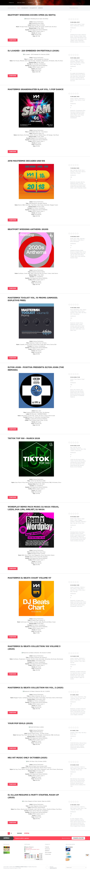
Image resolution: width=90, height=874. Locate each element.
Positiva (78, 389)
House (71, 24)
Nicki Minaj (80, 254)
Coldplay (80, 784)
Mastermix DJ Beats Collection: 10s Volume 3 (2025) (34, 647)
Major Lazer (73, 330)
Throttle (76, 36)
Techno (76, 98)
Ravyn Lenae (73, 781)
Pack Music (81, 532)
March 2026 (81, 459)
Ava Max (81, 183)
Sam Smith (79, 606)
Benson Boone (80, 747)
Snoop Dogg (73, 536)
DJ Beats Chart (79, 600)
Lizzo (71, 714)
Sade (76, 79)
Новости (11, 2)
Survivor (83, 821)
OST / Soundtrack (74, 314)
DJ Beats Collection (81, 671)
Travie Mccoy (81, 76)
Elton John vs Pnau (79, 392)
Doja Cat (82, 327)
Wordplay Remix (74, 532)
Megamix (77, 818)
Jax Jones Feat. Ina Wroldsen (77, 713)
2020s (81, 250)
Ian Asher (75, 254)
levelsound (73, 27)
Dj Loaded (72, 73)
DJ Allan (72, 818)
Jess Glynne (80, 39)
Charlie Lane (81, 79)
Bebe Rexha (77, 253)
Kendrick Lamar (81, 535)
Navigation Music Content (76, 533)
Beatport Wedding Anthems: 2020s (28, 229)
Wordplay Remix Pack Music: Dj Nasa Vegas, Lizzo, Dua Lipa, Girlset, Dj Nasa (33, 508)
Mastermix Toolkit (74, 323)
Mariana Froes (80, 781)
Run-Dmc (72, 77)
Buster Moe (77, 465)
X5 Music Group (78, 744)
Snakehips (72, 674)
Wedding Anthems (75, 250)
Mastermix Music (74, 183)
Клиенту (30, 2)
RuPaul (72, 394)
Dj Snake (78, 77)
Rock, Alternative (74, 241)
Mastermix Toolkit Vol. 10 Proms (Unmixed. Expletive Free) (33, 299)
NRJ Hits (75, 780)
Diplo (75, 37)
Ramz (80, 186)
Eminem (79, 823)
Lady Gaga (73, 113)
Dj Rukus (76, 540)
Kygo (76, 257)
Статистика (48, 854)
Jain (71, 254)
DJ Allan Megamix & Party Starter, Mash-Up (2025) (33, 796)
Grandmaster (73, 117)
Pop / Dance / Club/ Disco (76, 240)
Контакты (47, 848)
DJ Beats (83, 673)
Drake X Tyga (73, 535)
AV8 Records (73, 462)
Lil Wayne (79, 536)
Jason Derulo (73, 823)
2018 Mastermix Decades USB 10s (26, 161)
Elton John (73, 389)
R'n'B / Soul (81, 170)
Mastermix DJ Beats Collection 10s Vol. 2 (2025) (35, 688)
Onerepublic (73, 606)
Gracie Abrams (81, 462)
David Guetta (76, 327)
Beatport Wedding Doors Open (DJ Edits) (32, 15)
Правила (47, 850)
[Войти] (84, 2)
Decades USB (79, 182)
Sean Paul (75, 76)
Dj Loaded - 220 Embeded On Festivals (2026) (33, 51)
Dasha (71, 465)
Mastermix (72, 110)
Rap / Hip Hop (77, 64)
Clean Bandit (77, 711)
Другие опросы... (66, 838)
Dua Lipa (72, 80)
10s (84, 182)
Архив (38, 2)
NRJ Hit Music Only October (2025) (27, 758)
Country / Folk (74, 171)
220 (77, 73)
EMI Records (77, 394)
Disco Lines (77, 256)
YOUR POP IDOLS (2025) (20, 723)
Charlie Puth (73, 747)
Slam (79, 116)
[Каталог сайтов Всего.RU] (13, 850)
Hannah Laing (82, 603)
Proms (81, 323)
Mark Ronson (80, 37)
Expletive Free (73, 116)
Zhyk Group (78, 74)
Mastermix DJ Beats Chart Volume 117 (29, 578)
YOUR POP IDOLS (74, 743)
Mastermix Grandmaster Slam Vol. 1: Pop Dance (35, 89)
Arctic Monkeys (78, 466)
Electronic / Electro (79, 25)
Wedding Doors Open (75, 34)
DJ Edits (80, 36)
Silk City (75, 39)
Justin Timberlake (79, 40)
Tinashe (72, 256)
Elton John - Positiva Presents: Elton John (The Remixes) (36, 368)
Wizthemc (72, 783)
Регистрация (48, 852)
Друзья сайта (21, 2)
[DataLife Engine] (5, 2)
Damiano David (74, 784)
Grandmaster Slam (80, 110)
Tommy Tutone (77, 821)
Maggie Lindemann (78, 714)
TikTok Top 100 (74, 459)
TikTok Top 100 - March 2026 (24, 438)
